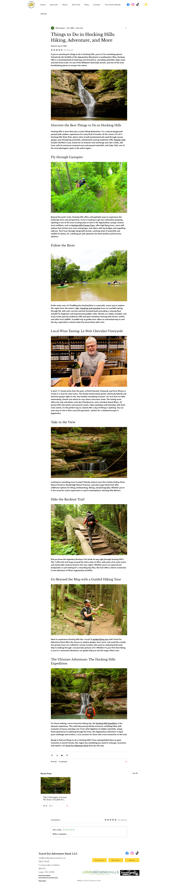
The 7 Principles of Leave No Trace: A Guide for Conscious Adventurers (55, 798)
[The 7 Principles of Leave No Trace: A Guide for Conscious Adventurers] (55, 785)
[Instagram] (133, 4)
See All (135, 773)
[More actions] (126, 28)
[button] (54, 5)
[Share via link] (67, 755)
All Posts (43, 14)
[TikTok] (137, 4)
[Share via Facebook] (52, 755)
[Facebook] (128, 4)
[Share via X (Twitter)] (57, 755)
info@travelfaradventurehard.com (52, 858)
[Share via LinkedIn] (62, 755)
